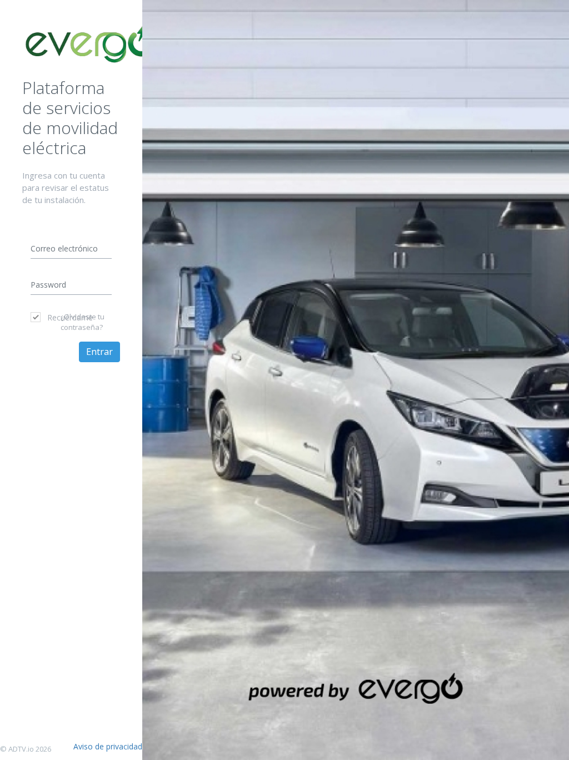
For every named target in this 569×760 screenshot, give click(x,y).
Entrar (99, 352)
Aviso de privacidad (107, 746)
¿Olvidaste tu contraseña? (82, 322)
